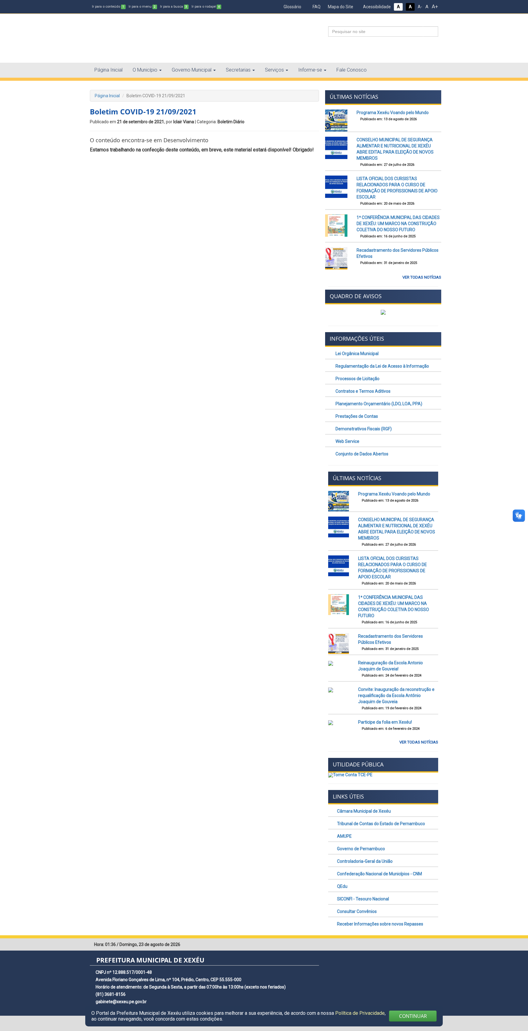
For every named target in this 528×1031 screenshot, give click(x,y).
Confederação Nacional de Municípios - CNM (379, 873)
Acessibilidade (376, 6)
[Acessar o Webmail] (424, 944)
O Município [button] (145, 70)
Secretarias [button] (238, 70)
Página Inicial (108, 70)
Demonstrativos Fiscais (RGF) (363, 428)
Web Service (347, 441)
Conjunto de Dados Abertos (361, 453)
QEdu (341, 886)
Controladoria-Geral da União (364, 861)
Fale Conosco (351, 70)
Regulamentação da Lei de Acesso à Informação (382, 366)
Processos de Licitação (357, 378)
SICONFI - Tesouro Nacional (362, 898)
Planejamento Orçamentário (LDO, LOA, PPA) (378, 403)
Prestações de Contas (356, 416)
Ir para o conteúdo (108, 7)
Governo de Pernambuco (360, 848)
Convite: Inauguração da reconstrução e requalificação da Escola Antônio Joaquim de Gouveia (396, 695)
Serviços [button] (274, 70)
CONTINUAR (413, 1016)
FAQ (316, 6)
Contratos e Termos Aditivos (363, 391)
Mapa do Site (340, 6)
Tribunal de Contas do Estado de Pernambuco (380, 823)
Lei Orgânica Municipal (357, 353)
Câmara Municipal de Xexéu (363, 811)
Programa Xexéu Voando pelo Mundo (393, 112)
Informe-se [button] (310, 70)
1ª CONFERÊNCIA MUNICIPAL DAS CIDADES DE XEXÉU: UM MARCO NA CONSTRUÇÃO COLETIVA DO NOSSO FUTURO (398, 223)
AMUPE (344, 836)
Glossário (292, 6)
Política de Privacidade (360, 1013)
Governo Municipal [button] (191, 70)
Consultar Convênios (356, 911)
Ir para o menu (142, 7)
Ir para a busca (173, 7)
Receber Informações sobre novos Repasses (379, 924)
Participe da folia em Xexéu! (385, 722)
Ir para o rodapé (206, 7)
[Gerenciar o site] (433, 944)
